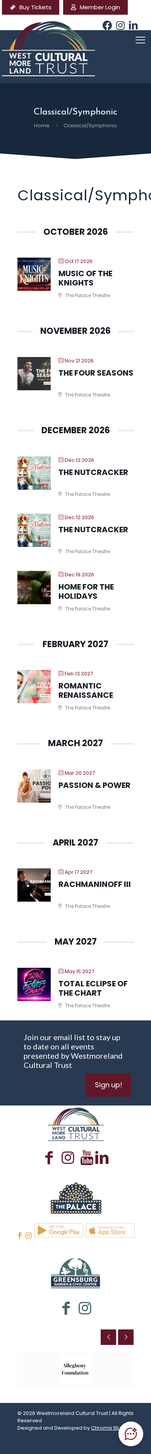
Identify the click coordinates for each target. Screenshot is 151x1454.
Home (42, 125)
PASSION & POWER (94, 785)
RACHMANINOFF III (94, 884)
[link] (75, 1197)
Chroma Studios (111, 1428)
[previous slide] (108, 1337)
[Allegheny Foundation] (75, 1369)
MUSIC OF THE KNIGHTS (85, 278)
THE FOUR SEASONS (96, 372)
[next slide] (126, 1337)
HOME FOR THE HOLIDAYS (86, 591)
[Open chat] (130, 1434)
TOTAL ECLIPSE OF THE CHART (93, 988)
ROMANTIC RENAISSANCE (85, 690)
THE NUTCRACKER (93, 472)
